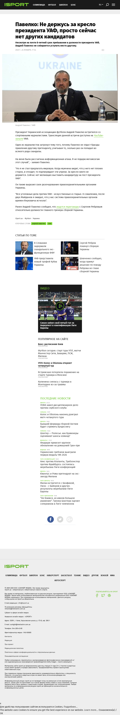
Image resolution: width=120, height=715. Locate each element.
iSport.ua (19, 218)
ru (100, 4)
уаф (49, 223)
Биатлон (63, 4)
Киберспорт (53, 575)
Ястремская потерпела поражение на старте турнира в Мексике (58, 373)
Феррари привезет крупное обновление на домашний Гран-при (60, 444)
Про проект (9, 644)
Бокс (73, 4)
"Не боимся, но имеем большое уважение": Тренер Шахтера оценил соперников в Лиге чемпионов (60, 500)
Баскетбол (66, 575)
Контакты (8, 636)
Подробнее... (71, 706)
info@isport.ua (23, 603)
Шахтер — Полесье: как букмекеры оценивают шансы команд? (59, 435)
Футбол (52, 4)
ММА (112, 575)
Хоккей (104, 575)
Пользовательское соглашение (16, 656)
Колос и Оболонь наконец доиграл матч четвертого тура (59, 416)
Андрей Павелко (38, 223)
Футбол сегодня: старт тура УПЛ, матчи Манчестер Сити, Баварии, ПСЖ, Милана (59, 353)
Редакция (8, 640)
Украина (36, 218)
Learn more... (91, 710)
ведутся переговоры (67, 206)
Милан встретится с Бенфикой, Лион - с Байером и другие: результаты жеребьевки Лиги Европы (57, 487)
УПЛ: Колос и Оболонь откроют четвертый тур (55, 364)
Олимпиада (39, 4)
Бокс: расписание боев (50, 344)
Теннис (77, 575)
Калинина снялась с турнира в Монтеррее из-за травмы (54, 383)
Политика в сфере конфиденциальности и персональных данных (30, 652)
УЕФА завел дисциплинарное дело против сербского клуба (59, 406)
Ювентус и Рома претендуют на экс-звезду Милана (59, 475)
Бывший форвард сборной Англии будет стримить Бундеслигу (59, 425)
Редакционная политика (14, 648)
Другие (95, 575)
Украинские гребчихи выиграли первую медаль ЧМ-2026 (58, 453)
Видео (44, 288)
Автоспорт (60, 580)
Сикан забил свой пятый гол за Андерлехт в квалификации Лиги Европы (58, 325)
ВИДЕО (86, 575)
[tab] (50, 519)
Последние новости (55, 398)
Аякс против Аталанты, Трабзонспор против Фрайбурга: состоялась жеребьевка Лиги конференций (60, 464)
